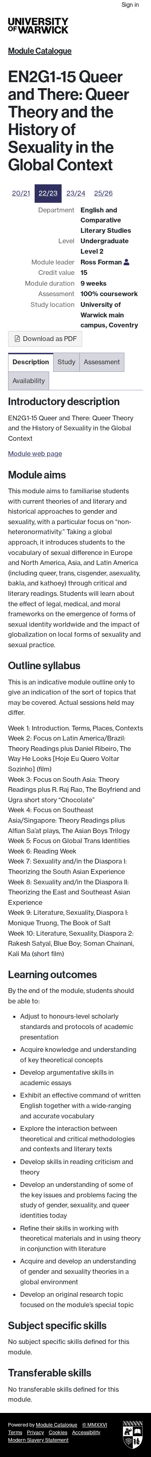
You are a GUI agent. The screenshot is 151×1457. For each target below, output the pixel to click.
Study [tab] (66, 362)
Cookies (58, 1432)
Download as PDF (49, 339)
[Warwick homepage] (38, 26)
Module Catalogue (40, 51)
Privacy (35, 1432)
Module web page (35, 454)
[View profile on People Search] (126, 262)
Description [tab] (30, 362)
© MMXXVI (94, 1425)
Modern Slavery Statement (38, 1440)
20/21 (21, 193)
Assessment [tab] (102, 362)
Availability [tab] (28, 381)
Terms (15, 1432)
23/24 (75, 193)
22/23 (48, 193)
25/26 (103, 193)
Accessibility (86, 1432)
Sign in (130, 4)
